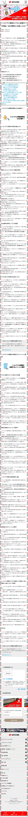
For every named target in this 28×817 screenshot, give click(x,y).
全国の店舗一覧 (4, 780)
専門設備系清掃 (4, 752)
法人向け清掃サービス (5, 745)
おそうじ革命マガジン (11, 5)
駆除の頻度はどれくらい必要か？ (9, 95)
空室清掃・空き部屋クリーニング (8, 749)
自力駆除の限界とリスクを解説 (9, 89)
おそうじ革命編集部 (8, 679)
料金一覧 (3, 772)
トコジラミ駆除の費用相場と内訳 (9, 97)
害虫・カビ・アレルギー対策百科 (22, 5)
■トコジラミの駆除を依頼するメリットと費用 (12, 92)
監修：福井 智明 (21, 689)
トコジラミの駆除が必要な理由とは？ (10, 85)
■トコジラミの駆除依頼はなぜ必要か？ (10, 84)
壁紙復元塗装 (4, 765)
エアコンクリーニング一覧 (6, 739)
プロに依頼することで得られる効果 (10, 94)
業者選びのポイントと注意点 (8, 99)
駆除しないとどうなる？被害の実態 (10, 87)
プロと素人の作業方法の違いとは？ (10, 90)
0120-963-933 (16, 800)
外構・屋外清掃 (4, 755)
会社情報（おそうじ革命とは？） (8, 786)
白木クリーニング (5, 769)
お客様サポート (4, 775)
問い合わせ (3, 793)
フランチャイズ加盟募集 (6, 783)
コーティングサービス (5, 758)
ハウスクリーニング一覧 (6, 742)
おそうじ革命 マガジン (6, 788)
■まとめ (4, 103)
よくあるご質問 (4, 778)
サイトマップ (4, 791)
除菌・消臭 (3, 762)
